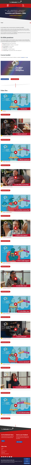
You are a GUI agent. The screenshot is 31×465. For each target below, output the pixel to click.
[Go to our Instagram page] (4, 457)
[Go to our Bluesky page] (11, 457)
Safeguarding (3, 452)
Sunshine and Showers (22, 10)
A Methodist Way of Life (14, 10)
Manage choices (26, 463)
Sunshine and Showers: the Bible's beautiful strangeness (15, 11)
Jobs (2, 449)
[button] (8, 5)
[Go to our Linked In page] (5, 457)
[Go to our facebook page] (2, 457)
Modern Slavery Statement (5, 453)
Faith (8, 10)
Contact (2, 448)
